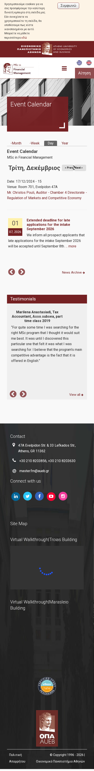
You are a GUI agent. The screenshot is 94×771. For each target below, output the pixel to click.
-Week (35, 143)
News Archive (72, 272)
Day (52, 143)
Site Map (18, 523)
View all (75, 395)
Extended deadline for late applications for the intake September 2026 (48, 224)
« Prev (69, 167)
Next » (79, 167)
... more (71, 246)
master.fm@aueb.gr (34, 471)
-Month (15, 143)
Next (21, 272)
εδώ (24, 37)
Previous (11, 272)
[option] (47, 233)
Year (65, 143)
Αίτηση (84, 73)
